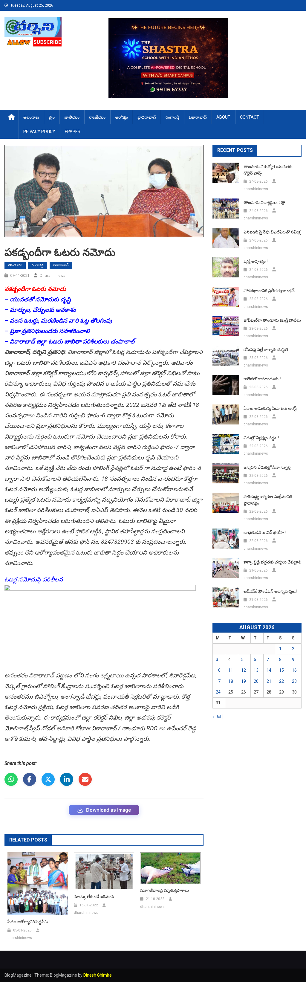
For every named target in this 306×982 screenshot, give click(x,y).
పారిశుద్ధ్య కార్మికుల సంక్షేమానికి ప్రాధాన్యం (268, 499)
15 (281, 670)
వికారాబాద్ (198, 117)
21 (269, 681)
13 (256, 670)
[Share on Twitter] (48, 779)
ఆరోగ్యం (121, 117)
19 (243, 681)
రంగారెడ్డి (172, 117)
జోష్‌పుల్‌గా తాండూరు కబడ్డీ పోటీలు (272, 320)
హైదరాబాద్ (146, 117)
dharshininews (52, 275)
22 (281, 681)
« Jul (216, 716)
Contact (249, 117)
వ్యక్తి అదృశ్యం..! (256, 261)
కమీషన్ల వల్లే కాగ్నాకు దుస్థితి (266, 349)
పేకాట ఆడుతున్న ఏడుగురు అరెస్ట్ (270, 408)
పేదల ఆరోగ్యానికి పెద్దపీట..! (29, 921)
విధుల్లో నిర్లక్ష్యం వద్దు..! (261, 437)
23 (294, 681)
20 (256, 681)
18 (230, 681)
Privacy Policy (39, 131)
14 (269, 670)
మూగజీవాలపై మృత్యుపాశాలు (164, 890)
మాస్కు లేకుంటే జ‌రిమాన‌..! (95, 896)
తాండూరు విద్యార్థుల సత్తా (264, 202)
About (223, 117)
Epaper (72, 131)
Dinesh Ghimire (97, 975)
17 (218, 681)
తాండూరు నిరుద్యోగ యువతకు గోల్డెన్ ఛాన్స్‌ (268, 169)
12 (243, 670)
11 (230, 670)
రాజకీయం (97, 117)
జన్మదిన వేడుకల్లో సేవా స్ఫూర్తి (267, 467)
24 (218, 692)
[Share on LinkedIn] (66, 779)
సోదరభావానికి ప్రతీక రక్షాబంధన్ (269, 290)
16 (294, 670)
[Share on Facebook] (29, 779)
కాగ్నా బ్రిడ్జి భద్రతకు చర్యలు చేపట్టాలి (272, 562)
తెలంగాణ (31, 117)
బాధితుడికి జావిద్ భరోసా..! (265, 532)
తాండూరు (15, 265)
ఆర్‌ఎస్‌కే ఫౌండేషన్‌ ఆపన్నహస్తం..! (270, 591)
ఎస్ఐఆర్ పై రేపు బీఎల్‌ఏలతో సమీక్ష (272, 232)
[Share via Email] (85, 779)
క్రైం (52, 117)
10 (218, 670)
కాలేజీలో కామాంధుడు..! (262, 378)
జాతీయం (71, 117)
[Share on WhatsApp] (11, 779)
